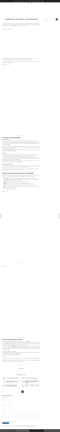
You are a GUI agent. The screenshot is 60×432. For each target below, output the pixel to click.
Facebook (10, 360)
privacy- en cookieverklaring (39, 430)
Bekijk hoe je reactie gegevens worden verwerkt (28, 425)
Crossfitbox (20, 180)
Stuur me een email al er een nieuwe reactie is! (10, 421)
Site (2, 408)
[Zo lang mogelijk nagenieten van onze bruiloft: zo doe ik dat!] (0, 216)
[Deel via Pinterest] (26, 371)
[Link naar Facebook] (51, 9)
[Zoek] (45, 1)
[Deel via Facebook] (7, 371)
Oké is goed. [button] (32, 430)
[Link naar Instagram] (52, 9)
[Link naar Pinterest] (55, 9)
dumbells (34, 358)
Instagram (38, 360)
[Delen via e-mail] (35, 371)
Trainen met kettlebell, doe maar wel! (21, 19)
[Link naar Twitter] (54, 9)
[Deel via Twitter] (16, 371)
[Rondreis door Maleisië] (59, 216)
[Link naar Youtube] (57, 9)
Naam (3, 399)
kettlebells (6, 58)
